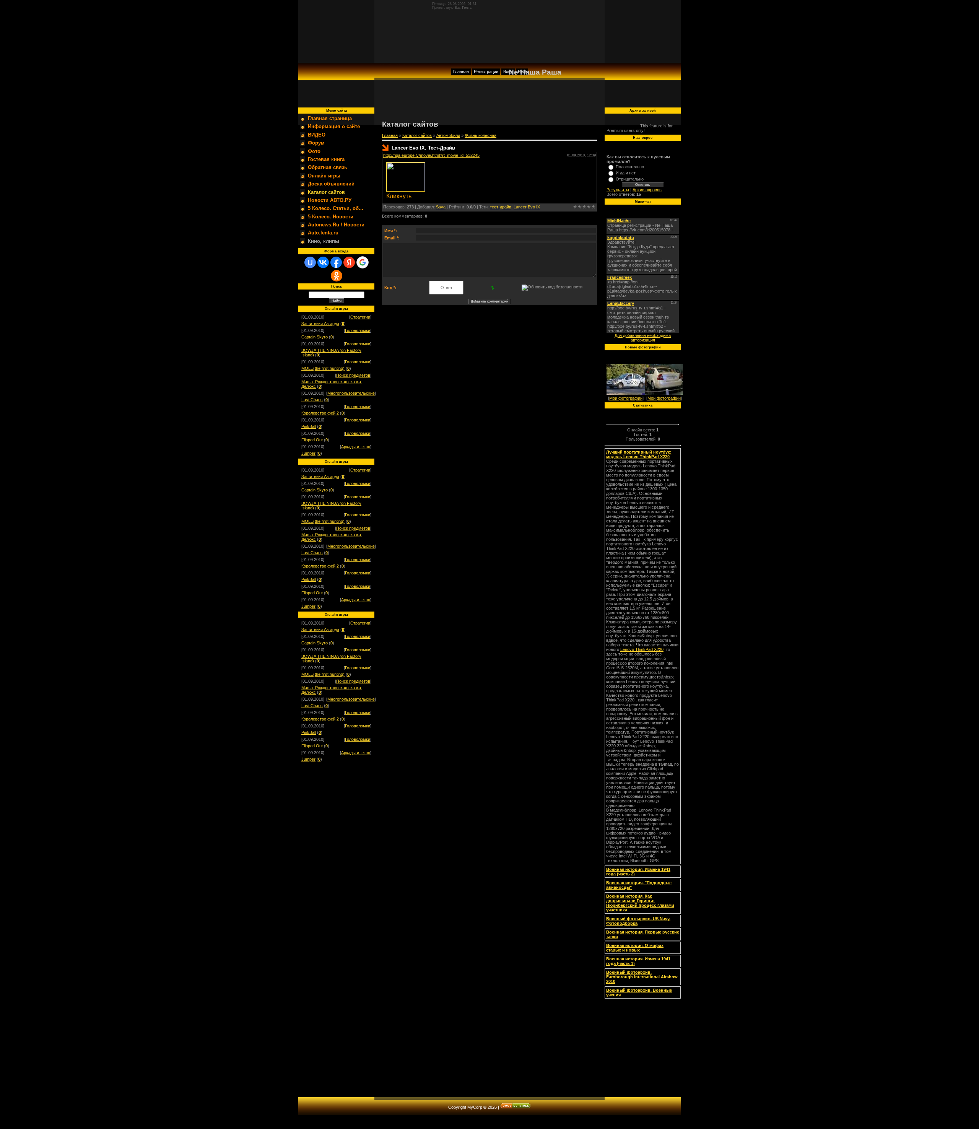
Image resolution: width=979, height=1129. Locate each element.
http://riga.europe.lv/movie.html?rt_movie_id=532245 (431, 155)
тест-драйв (500, 207)
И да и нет (626, 173)
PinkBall (308, 426)
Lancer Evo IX (527, 207)
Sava (441, 207)
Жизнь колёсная (480, 135)
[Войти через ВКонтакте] (323, 262)
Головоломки (357, 330)
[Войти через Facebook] (336, 262)
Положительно (630, 166)
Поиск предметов (353, 375)
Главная (461, 71)
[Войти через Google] (362, 262)
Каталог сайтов (417, 135)
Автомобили (448, 135)
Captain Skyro (314, 337)
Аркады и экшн (355, 446)
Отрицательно (630, 179)
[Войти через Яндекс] (349, 262)
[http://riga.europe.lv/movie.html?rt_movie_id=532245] (405, 189)
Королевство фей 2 (320, 413)
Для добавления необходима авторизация (643, 337)
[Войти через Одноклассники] (336, 275)
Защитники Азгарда (320, 323)
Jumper (308, 453)
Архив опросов (647, 189)
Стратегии (360, 317)
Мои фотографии (625, 398)
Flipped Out (312, 440)
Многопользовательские (351, 393)
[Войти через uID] (310, 262)
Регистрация (486, 71)
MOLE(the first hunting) (323, 368)
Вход (508, 71)
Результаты (618, 189)
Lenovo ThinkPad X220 (642, 649)
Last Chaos (312, 399)
